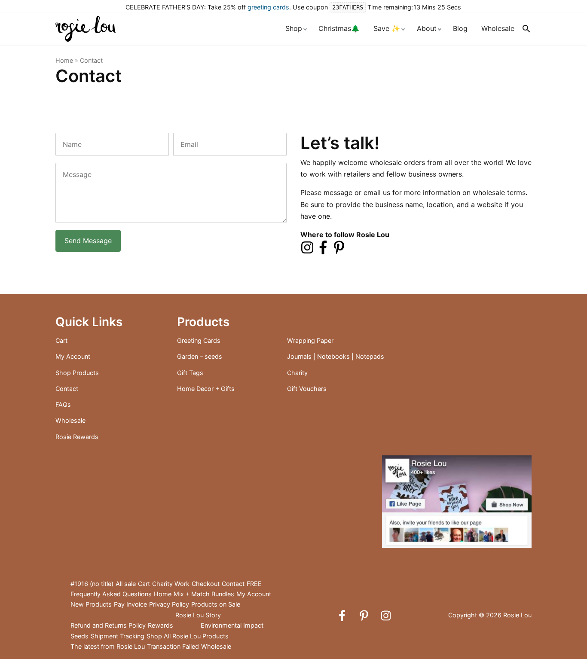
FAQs (63, 404)
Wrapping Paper (310, 340)
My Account (72, 356)
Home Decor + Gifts (206, 388)
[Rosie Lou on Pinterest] (339, 246)
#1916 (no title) (91, 583)
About (427, 28)
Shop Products (77, 372)
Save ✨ (386, 28)
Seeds (79, 636)
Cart (61, 340)
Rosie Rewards (76, 436)
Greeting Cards (198, 340)
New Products (91, 604)
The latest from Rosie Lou (107, 646)
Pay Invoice (130, 604)
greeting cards (268, 7)
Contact (66, 388)
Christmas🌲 (339, 28)
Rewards (160, 625)
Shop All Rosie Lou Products (188, 636)
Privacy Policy (169, 604)
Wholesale (497, 28)
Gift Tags (190, 372)
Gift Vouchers (307, 388)
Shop (293, 28)
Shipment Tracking (117, 636)
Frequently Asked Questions (111, 594)
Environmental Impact (232, 625)
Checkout (206, 583)
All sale (126, 583)
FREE (254, 583)
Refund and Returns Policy (108, 625)
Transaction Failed (173, 646)
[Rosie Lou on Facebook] (323, 246)
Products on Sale (215, 604)
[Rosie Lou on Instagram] (307, 246)
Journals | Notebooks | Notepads (335, 356)
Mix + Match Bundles (204, 594)
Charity (297, 372)
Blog (460, 28)
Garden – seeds (199, 356)
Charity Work (171, 583)
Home (64, 60)
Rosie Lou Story (198, 615)
